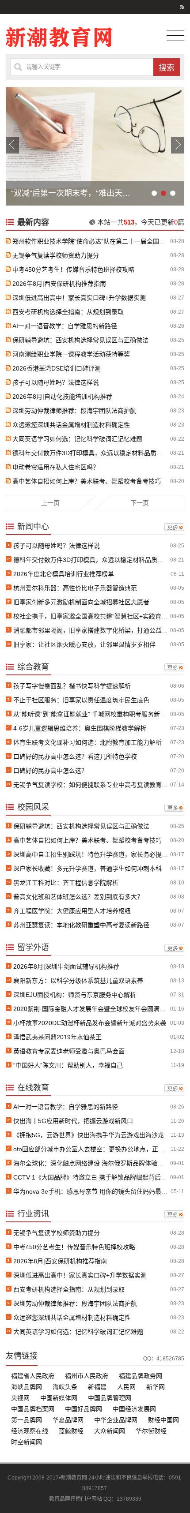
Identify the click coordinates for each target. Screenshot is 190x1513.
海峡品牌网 (26, 1386)
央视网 (20, 1397)
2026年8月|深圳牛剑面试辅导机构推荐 (66, 966)
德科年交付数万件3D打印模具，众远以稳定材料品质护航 (90, 453)
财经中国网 (163, 1419)
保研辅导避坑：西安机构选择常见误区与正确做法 (80, 340)
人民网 (126, 1386)
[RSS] (182, 7)
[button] (12, 145)
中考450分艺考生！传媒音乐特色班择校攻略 (73, 269)
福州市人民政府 (86, 1375)
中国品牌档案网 (32, 1408)
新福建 (97, 1386)
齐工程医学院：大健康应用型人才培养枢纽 (72, 910)
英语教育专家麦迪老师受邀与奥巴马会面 (69, 1051)
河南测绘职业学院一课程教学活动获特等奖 (71, 354)
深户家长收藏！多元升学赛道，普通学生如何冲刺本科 (87, 868)
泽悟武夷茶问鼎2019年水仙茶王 (57, 1037)
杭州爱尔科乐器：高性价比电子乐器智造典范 (75, 588)
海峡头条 (65, 1386)
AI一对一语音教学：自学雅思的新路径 (64, 326)
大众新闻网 (109, 1430)
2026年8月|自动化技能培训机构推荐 (62, 396)
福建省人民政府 (32, 1375)
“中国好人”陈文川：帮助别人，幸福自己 (68, 1065)
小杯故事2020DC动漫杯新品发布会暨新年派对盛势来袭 (89, 1022)
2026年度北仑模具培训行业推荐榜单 (63, 573)
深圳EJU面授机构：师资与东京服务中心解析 (74, 994)
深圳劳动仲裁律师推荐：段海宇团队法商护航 (74, 410)
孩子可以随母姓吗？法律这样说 (55, 382)
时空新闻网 (26, 1442)
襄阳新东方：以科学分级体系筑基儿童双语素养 (78, 980)
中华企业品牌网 (115, 1419)
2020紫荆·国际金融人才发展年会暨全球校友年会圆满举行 (92, 1008)
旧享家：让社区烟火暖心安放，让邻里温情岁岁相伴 (84, 644)
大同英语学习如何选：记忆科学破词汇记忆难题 (77, 438)
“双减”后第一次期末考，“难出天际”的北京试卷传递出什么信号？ (71, 193)
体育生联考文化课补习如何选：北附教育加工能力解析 (87, 742)
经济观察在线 (29, 1430)
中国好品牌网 (83, 1408)
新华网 (155, 1386)
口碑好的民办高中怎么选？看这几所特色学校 (75, 756)
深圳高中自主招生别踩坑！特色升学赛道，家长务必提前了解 (96, 854)
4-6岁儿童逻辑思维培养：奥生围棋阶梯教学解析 (79, 728)
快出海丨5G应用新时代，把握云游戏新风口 (73, 1120)
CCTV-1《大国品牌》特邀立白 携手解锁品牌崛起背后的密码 (96, 1177)
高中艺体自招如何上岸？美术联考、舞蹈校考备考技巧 (86, 481)
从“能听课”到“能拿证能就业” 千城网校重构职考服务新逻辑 (92, 714)
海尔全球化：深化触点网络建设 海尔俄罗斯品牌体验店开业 (94, 1163)
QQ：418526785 (163, 1359)
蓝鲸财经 (71, 1430)
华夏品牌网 (68, 1419)
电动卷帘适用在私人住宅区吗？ (55, 467)
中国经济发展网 (134, 1408)
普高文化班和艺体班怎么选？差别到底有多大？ (78, 896)
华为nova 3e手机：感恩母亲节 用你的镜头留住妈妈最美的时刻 (99, 1191)
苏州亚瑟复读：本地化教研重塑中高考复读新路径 (81, 925)
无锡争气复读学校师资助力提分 (55, 255)
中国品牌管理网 (109, 1397)
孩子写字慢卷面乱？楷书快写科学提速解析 (72, 685)
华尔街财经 (151, 1430)
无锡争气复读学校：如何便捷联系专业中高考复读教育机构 (93, 784)
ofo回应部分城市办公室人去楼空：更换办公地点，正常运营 (95, 1149)
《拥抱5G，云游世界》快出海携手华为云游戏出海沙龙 (88, 1134)
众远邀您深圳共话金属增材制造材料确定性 (71, 424)
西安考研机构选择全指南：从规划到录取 (68, 311)
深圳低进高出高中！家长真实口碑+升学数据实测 (79, 297)
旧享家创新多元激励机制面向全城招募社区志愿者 (81, 602)
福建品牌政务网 (140, 1375)
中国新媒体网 (58, 1397)
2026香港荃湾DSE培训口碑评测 (56, 368)
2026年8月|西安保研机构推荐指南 (59, 283)
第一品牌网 (26, 1419)
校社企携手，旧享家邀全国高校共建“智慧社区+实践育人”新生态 (100, 616)
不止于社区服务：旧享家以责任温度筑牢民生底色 (81, 700)
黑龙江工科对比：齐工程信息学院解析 (65, 882)
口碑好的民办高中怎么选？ (50, 770)
